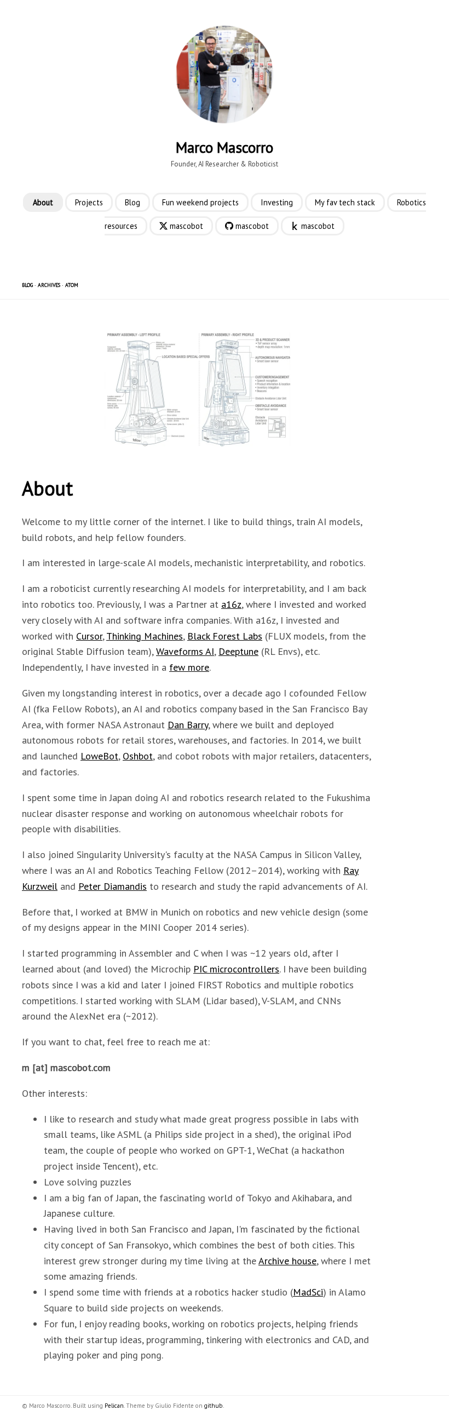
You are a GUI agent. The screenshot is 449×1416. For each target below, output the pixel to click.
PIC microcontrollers (236, 969)
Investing (277, 202)
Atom (71, 285)
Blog (132, 202)
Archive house (287, 1260)
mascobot (185, 226)
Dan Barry (188, 724)
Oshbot (138, 756)
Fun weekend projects (200, 202)
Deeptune (238, 651)
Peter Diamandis (112, 886)
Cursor (89, 636)
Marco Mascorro (224, 147)
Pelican (114, 1405)
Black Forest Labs (224, 636)
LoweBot (99, 756)
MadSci (308, 1292)
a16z (231, 604)
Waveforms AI (185, 651)
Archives (49, 285)
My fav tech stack (345, 202)
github (213, 1405)
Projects (89, 202)
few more (189, 667)
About (43, 202)
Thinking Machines (144, 636)
